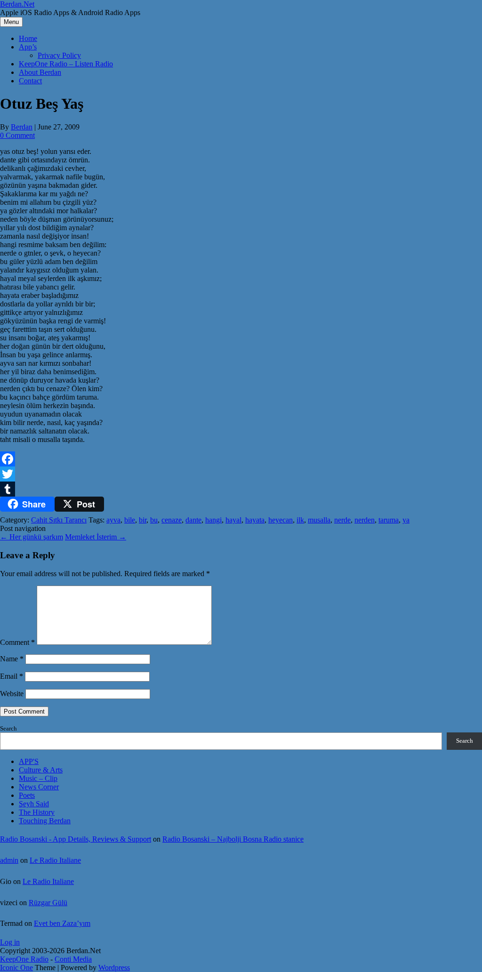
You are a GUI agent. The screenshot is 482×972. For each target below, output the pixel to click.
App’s (28, 47)
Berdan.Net (17, 4)
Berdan (21, 127)
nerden (364, 520)
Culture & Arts (41, 770)
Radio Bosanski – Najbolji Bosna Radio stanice (233, 839)
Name (12, 659)
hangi (213, 520)
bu (154, 520)
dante (193, 520)
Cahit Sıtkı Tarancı (59, 520)
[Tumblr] (241, 489)
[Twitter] (241, 474)
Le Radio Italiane (55, 860)
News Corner (39, 787)
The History (37, 812)
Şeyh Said (34, 804)
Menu (11, 21)
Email (11, 676)
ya (406, 520)
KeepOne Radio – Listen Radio (66, 64)
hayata (255, 520)
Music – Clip (38, 778)
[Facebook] (241, 458)
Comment (17, 642)
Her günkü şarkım (31, 537)
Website (12, 694)
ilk (300, 520)
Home (28, 38)
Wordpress (114, 968)
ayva (113, 520)
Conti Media (73, 959)
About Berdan (40, 72)
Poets (27, 795)
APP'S (29, 761)
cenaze (171, 520)
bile (129, 520)
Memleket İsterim (95, 537)
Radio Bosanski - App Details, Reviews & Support (75, 839)
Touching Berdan (45, 821)
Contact (30, 81)
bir (142, 520)
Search (8, 728)
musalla (319, 520)
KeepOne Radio (24, 959)
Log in (10, 942)
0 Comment (17, 135)
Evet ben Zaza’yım (62, 923)
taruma (388, 520)
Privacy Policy (59, 55)
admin (9, 860)
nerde (342, 520)
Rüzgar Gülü (48, 903)
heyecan (280, 520)
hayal (233, 520)
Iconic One (16, 968)
